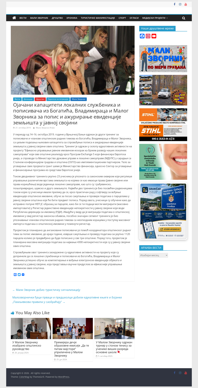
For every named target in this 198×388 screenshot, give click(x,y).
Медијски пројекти (153, 17)
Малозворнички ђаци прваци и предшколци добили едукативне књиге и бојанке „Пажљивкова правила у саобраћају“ (67, 299)
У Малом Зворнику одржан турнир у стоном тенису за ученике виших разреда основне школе (114, 347)
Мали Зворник (39, 17)
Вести (22, 17)
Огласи (134, 17)
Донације (28, 99)
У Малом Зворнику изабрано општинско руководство (26, 345)
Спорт (122, 17)
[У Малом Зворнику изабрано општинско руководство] (31, 319)
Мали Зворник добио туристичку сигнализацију (46, 290)
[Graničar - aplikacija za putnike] (163, 211)
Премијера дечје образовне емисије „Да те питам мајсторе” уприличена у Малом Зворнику (71, 348)
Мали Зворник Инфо (45, 127)
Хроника (72, 17)
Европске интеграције (58, 99)
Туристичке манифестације (98, 17)
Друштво (57, 17)
